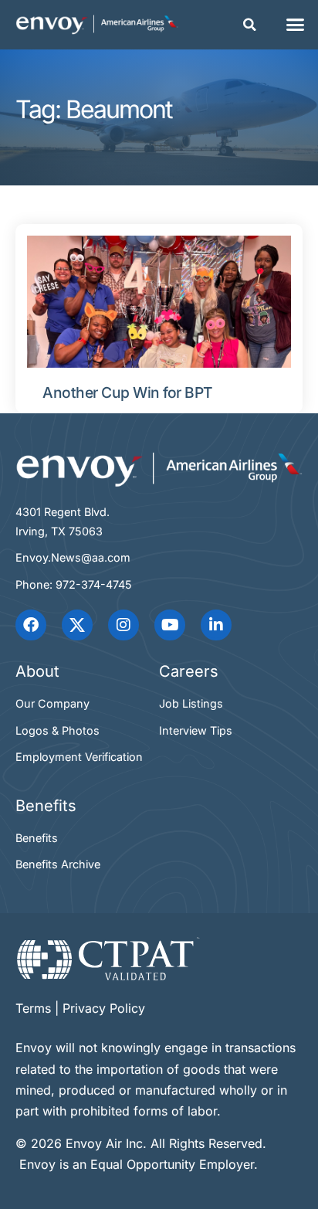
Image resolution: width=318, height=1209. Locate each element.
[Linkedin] (216, 625)
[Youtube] (169, 625)
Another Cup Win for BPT (127, 392)
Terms (33, 1008)
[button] (250, 24)
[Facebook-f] (30, 625)
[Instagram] (123, 625)
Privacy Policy (104, 1008)
